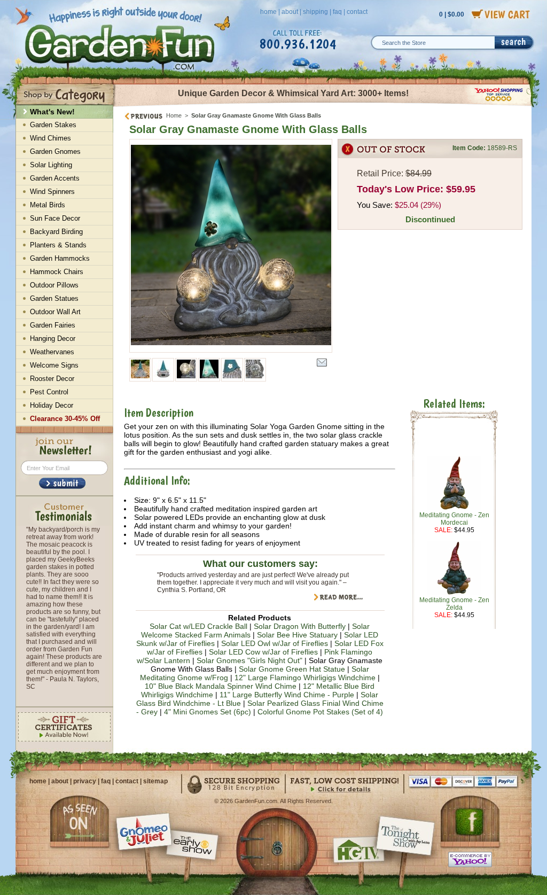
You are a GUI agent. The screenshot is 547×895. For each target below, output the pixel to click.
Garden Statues (54, 298)
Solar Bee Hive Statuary (297, 635)
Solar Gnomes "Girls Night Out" (249, 660)
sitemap (155, 781)
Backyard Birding (56, 232)
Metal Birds (47, 205)
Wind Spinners (52, 192)
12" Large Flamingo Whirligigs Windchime (305, 677)
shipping (315, 11)
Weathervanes (52, 352)
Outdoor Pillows (54, 285)
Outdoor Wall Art (55, 312)
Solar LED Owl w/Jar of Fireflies (274, 643)
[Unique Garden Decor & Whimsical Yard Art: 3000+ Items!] (323, 106)
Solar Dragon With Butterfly (300, 626)
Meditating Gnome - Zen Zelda (454, 603)
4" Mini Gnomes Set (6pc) (207, 711)
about (290, 11)
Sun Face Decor (55, 218)
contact (357, 11)
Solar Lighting (51, 165)
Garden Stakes (53, 125)
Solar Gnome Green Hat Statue (292, 669)
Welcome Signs (54, 365)
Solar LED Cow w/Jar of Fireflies (263, 652)
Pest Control (49, 392)
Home (174, 115)
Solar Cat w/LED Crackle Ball (198, 626)
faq (337, 11)
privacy (84, 781)
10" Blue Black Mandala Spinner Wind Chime (220, 686)
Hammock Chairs (56, 272)
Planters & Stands (58, 245)
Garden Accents (55, 178)
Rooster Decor (52, 379)
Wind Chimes (50, 138)
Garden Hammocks (60, 258)
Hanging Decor (52, 338)
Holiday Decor (51, 405)
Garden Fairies (52, 325)
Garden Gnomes (55, 151)
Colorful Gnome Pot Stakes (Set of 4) (320, 711)
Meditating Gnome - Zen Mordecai (454, 518)
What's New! (52, 111)
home (268, 11)
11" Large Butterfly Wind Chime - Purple (287, 694)
